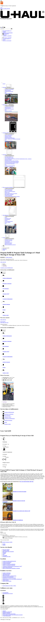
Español (4, 544)
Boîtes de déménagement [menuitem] (8, 189)
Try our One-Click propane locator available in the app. (10, 433)
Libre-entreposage (6, 288)
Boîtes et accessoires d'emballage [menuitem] (8, 187)
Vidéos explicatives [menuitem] (8, 90)
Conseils (4, 553)
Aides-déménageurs (12, 215)
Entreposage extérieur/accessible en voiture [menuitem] (11, 162)
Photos (5, 265)
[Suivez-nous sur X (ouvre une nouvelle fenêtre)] (3, 602)
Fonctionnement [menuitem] (7, 219)
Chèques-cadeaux (6, 580)
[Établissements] (4, 27)
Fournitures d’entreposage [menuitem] (9, 166)
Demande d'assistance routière (7, 542)
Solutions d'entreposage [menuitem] (8, 195)
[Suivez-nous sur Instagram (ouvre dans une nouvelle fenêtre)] (3, 597)
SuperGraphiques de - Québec (9, 585)
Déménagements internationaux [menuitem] (10, 137)
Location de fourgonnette (7, 562)
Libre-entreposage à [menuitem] (9, 157)
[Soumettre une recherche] (11, 28)
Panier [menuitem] (5, 34)
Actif (1, 7)
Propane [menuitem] (4, 237)
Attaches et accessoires (7, 573)
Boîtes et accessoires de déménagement (9, 575)
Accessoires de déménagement (7, 356)
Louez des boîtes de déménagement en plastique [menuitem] (12, 196)
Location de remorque (6, 563)
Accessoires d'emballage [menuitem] (8, 190)
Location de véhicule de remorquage (9, 564)
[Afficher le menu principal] (1, 10)
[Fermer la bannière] (1, 1)
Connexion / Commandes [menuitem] (7, 35)
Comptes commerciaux (7, 572)
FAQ (3, 554)
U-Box (13, 132)
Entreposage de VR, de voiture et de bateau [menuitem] (11, 160)
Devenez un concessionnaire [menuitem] (7, 32)
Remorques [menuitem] (4, 87)
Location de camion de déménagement (9, 561)
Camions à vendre (6, 315)
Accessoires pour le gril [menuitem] (8, 240)
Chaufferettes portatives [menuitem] (8, 242)
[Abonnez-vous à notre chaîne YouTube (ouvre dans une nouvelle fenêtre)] (3, 603)
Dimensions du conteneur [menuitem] (9, 140)
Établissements (7, 615)
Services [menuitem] (6, 220)
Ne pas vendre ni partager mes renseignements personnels (13, 614)
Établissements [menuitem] (6, 33)
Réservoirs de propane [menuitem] (8, 243)
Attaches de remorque (6, 304)
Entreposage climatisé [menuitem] (8, 159)
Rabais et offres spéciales (7, 581)
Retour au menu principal (10, 88)
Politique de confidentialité (7, 611)
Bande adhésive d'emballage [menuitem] (9, 194)
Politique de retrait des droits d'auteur (9, 613)
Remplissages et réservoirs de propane (9, 577)
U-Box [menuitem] (6, 132)
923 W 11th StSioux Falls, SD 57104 (4, 322)
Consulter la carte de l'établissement (6, 267)
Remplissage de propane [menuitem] (8, 239)
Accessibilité (5, 555)
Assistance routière (6, 550)
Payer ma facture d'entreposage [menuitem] (9, 163)
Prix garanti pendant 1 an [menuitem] (7, 30)
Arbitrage (4, 610)
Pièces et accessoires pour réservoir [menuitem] (10, 244)
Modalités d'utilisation (6, 612)
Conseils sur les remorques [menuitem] (9, 91)
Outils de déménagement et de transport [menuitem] (11, 193)
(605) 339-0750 (3, 262)
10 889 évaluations (9, 257)
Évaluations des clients (6, 556)
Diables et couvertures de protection (9, 565)
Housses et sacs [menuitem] (7, 192)
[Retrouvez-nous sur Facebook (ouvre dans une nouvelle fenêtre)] (3, 596)
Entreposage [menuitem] (5, 154)
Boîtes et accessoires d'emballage (19, 187)
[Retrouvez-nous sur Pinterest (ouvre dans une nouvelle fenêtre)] (3, 599)
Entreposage (9, 154)
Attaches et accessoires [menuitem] (8, 93)
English (4, 543)
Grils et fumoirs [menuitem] (7, 241)
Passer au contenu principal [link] (5, 8)
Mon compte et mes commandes (8, 551)
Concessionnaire (5, 592)
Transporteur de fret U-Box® (8, 593)
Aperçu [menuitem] (6, 217)
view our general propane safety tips (27, 481)
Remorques (9, 87)
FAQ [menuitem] (5, 92)
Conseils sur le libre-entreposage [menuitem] (10, 165)
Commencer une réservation (9, 106)
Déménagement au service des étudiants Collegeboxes (12, 579)
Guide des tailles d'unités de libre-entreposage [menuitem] (12, 161)
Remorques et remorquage (7, 283)
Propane (7, 237)
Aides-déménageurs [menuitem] (6, 215)
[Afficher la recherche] (3, 27)
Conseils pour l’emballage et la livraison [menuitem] (12, 138)
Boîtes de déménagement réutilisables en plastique (11, 568)
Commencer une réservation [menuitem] (9, 89)
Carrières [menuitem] (4, 31)
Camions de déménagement (7, 278)
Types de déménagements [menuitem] (9, 221)
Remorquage (5, 104)
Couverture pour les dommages (8, 576)
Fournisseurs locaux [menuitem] (8, 218)
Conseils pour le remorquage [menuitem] (9, 108)
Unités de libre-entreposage (7, 567)
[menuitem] (25, 106)
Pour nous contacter (6, 549)
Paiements (4, 552)
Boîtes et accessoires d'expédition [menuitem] (10, 191)
